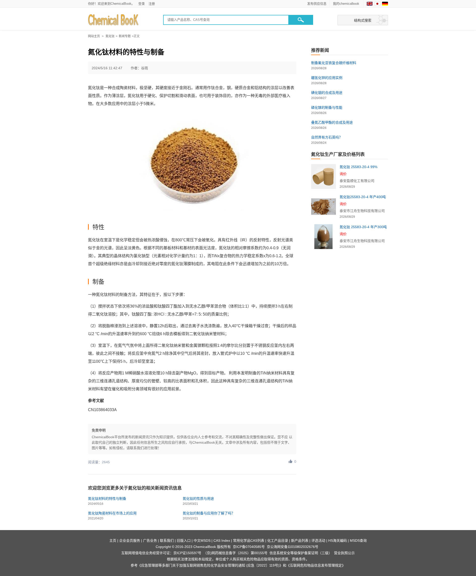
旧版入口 (184, 540)
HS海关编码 (337, 540)
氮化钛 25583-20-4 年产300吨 (363, 227)
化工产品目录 (277, 540)
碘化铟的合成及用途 (326, 93)
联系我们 (167, 540)
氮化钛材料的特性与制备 (107, 499)
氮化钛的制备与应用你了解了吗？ (209, 513)
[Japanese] (377, 4)
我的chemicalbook (346, 3)
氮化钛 (110, 36)
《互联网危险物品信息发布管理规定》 (315, 565)
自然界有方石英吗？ (326, 137)
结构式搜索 (362, 20)
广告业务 (150, 540)
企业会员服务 (129, 540)
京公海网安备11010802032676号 (292, 547)
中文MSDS (202, 540)
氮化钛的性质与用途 (198, 499)
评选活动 (318, 540)
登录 (141, 3)
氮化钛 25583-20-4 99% (358, 167)
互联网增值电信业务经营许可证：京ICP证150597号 (161, 553)
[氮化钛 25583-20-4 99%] (323, 176)
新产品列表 (299, 540)
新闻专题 (125, 36)
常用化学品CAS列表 (248, 540)
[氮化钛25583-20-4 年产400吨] (323, 206)
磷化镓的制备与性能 (326, 107)
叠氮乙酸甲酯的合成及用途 (332, 122)
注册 (152, 3)
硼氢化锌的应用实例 (326, 78)
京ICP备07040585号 (249, 547)
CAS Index (221, 540)
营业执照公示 (344, 553)
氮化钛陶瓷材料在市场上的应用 (112, 513)
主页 (112, 540)
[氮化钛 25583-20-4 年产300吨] (323, 236)
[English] (370, 4)
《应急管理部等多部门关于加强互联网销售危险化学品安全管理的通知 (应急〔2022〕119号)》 (210, 565)
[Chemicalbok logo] (113, 20)
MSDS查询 (358, 540)
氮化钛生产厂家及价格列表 (338, 154)
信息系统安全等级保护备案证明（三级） (300, 553)
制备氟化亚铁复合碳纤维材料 (333, 63)
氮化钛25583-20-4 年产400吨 (363, 197)
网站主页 (94, 36)
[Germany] (385, 4)
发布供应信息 (317, 3)
